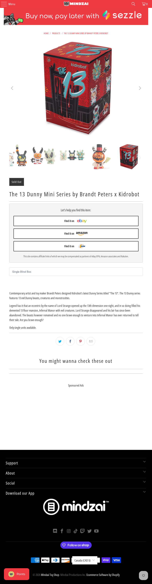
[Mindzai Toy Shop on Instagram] (69, 531)
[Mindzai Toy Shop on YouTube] (96, 531)
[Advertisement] (75, 422)
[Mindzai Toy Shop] (76, 4)
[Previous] (12, 88)
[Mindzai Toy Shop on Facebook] (62, 531)
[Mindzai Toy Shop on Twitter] (90, 531)
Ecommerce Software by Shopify (103, 575)
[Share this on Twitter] (60, 341)
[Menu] (2, 4)
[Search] (133, 4)
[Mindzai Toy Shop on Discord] (55, 531)
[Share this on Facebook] (70, 341)
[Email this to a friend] (90, 341)
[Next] (140, 88)
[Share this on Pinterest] (80, 341)
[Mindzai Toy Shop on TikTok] (76, 531)
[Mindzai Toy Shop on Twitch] (83, 531)
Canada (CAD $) (82, 560)
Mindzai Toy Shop (50, 575)
